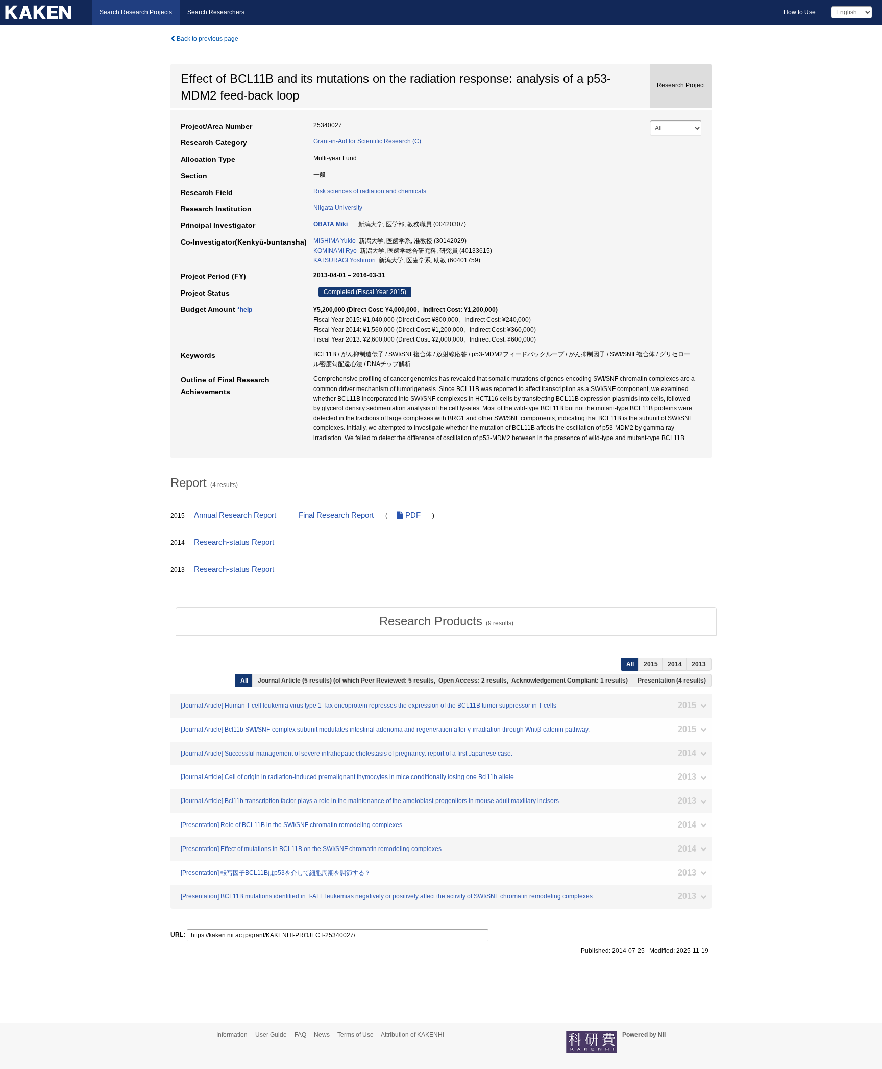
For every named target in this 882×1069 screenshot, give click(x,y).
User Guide (271, 1034)
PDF (412, 515)
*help (244, 309)
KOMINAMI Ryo (335, 250)
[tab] (446, 621)
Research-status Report (234, 542)
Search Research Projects (136, 12)
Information (232, 1034)
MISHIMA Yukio (334, 241)
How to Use (799, 12)
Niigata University (337, 207)
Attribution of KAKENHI (412, 1034)
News (322, 1034)
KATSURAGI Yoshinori (344, 260)
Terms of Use (355, 1034)
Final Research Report (336, 515)
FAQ (300, 1034)
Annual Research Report (235, 515)
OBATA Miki (330, 224)
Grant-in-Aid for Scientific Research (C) (367, 141)
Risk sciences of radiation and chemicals (369, 191)
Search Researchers (215, 12)
